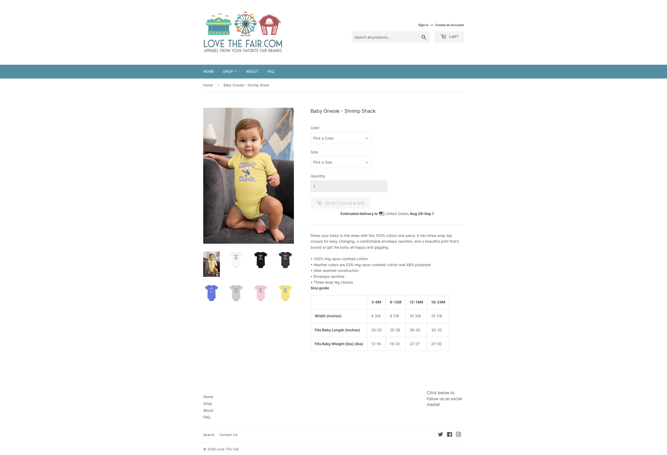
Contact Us (228, 435)
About (252, 71)
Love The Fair (228, 449)
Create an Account (449, 25)
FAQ (270, 71)
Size (314, 152)
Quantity (318, 176)
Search (208, 435)
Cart (453, 36)
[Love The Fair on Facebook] (449, 435)
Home (208, 71)
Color (315, 127)
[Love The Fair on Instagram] (458, 435)
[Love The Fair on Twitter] (440, 435)
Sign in (423, 25)
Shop (228, 71)
